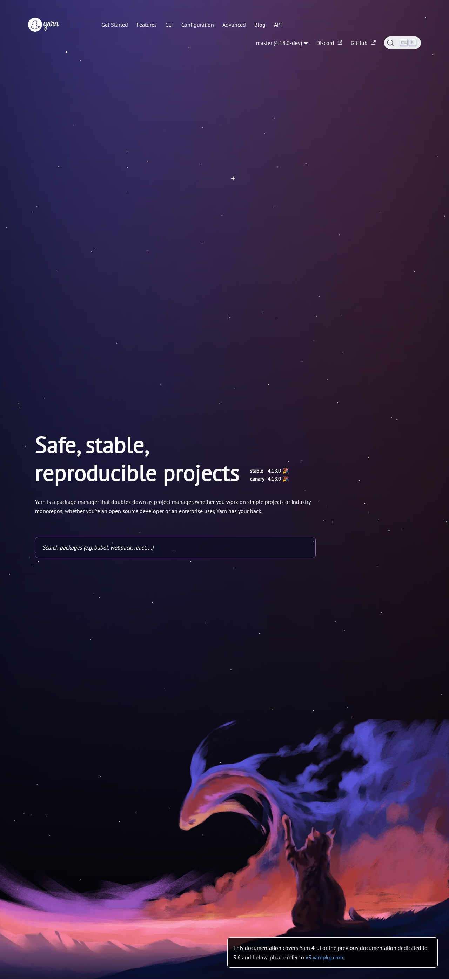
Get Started (114, 24)
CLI (169, 24)
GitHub (359, 42)
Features (146, 24)
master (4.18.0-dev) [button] (279, 42)
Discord (325, 42)
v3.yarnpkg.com (324, 957)
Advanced (234, 24)
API (278, 24)
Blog (260, 24)
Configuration (197, 24)
